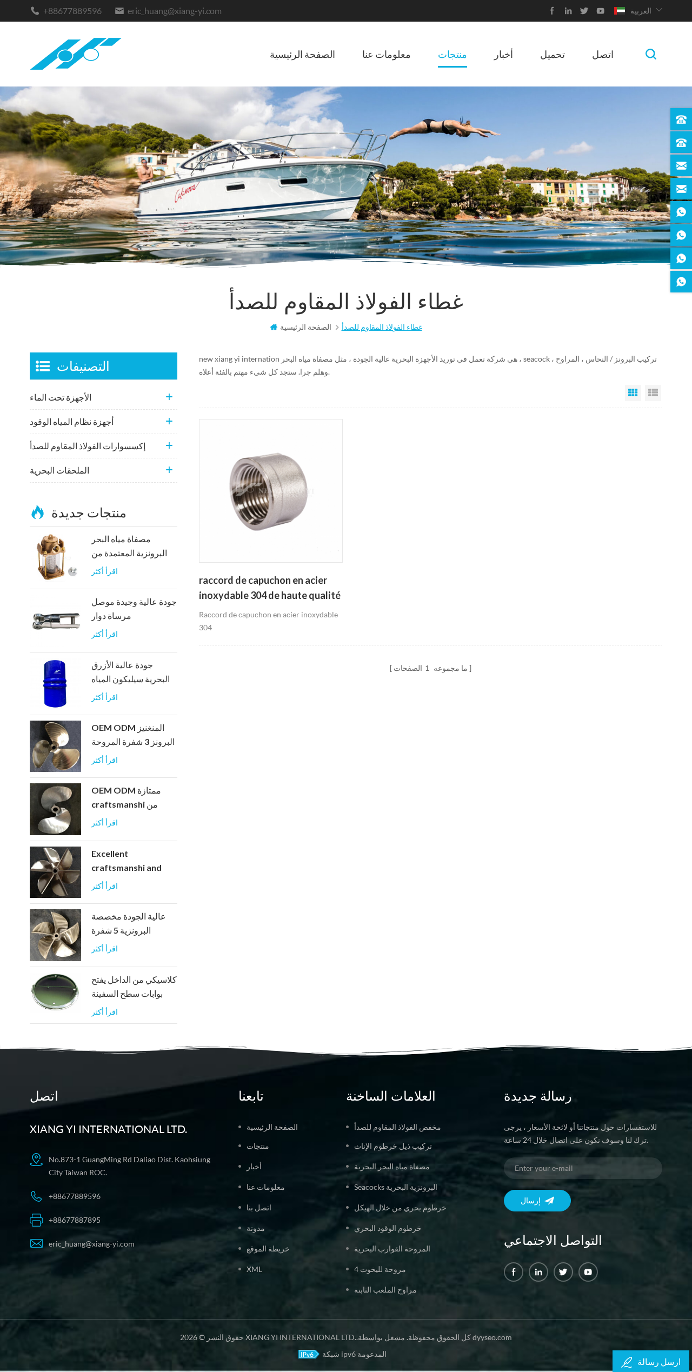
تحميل (552, 54)
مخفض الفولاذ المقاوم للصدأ (397, 1126)
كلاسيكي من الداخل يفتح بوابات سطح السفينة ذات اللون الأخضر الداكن (134, 988)
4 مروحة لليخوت (380, 1269)
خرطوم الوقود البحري (388, 1228)
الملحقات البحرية (59, 470)
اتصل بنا (259, 1207)
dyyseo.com (492, 1337)
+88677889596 (72, 10)
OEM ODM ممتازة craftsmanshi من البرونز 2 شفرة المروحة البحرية (133, 798)
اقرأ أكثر (104, 571)
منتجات (452, 54)
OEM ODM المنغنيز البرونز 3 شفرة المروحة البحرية (133, 736)
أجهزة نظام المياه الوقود (72, 421)
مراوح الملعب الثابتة (385, 1289)
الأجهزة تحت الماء (60, 397)
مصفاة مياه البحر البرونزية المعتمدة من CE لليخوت (129, 547)
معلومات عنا (386, 54)
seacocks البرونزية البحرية (395, 1186)
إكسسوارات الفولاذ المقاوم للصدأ (87, 446)
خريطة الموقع (268, 1248)
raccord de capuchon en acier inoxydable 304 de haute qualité (270, 588)
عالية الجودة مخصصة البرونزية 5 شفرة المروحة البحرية (128, 924)
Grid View (633, 393)
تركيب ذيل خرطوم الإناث (393, 1145)
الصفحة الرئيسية (302, 54)
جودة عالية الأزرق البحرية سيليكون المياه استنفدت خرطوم (130, 673)
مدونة (256, 1228)
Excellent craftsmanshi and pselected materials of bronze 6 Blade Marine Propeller (131, 862)
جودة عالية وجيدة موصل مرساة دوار (134, 609)
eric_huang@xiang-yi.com (175, 10)
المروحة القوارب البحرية (392, 1248)
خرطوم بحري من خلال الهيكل (400, 1207)
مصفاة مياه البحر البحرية (392, 1166)
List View (653, 393)
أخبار (503, 54)
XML (254, 1269)
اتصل (603, 54)
